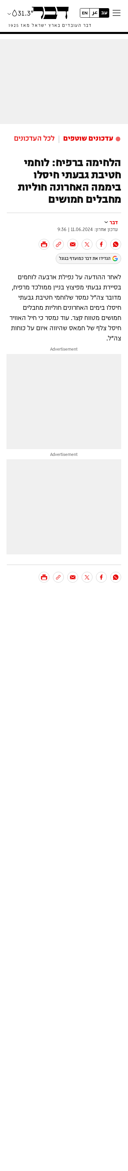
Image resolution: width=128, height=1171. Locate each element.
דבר (114, 222)
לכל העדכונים (34, 138)
